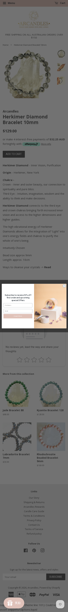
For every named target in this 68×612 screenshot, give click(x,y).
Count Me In (18, 316)
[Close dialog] (64, 285)
